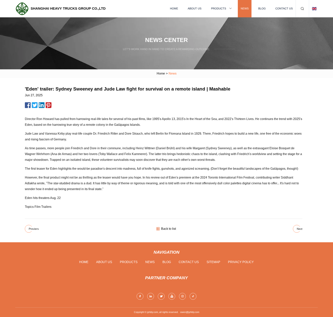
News (245, 8)
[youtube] (171, 296)
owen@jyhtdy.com (189, 312)
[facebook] (140, 296)
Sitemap (213, 262)
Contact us (284, 8)
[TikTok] (193, 296)
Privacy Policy (241, 262)
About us (194, 8)
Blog (262, 8)
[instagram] (182, 296)
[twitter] (161, 296)
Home (174, 8)
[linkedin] (150, 296)
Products (218, 8)
